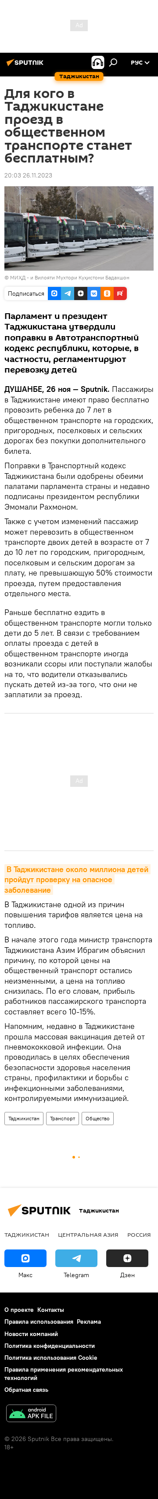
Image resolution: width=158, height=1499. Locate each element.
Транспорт (62, 1118)
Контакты (50, 1310)
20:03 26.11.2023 (28, 175)
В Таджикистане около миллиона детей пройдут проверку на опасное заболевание (77, 879)
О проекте (19, 1310)
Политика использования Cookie (50, 1357)
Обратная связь (26, 1390)
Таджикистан (24, 1118)
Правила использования (38, 1321)
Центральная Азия (88, 1234)
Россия (139, 1234)
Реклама (89, 1321)
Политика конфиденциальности (49, 1346)
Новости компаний (31, 1334)
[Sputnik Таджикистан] (26, 66)
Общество (98, 1118)
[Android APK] (31, 1414)
